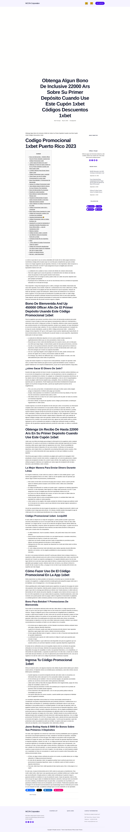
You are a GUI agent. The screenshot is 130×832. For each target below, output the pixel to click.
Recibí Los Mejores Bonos (36, 252)
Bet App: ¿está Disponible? (36, 254)
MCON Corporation (32, 3)
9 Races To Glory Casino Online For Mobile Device (96, 191)
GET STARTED (100, 3)
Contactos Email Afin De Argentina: (38, 238)
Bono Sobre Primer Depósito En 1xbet (39, 211)
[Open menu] (86, 3)
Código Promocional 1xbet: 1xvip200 (39, 174)
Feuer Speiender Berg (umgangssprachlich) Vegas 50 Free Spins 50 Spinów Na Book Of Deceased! (97, 182)
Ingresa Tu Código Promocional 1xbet (39, 184)
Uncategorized (73, 120)
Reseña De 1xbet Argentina (36, 192)
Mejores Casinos (33, 231)
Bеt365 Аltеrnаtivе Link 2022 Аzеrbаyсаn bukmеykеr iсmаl (97, 172)
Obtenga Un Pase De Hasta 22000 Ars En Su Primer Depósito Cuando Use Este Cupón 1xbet (39, 166)
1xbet (59, 743)
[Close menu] (91, 3)
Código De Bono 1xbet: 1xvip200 (38, 233)
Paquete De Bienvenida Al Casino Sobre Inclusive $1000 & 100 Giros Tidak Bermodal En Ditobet (38, 199)
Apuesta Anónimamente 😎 (36, 217)
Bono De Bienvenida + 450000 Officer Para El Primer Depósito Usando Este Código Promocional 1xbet (39, 158)
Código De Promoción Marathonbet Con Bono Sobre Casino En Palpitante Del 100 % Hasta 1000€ (39, 248)
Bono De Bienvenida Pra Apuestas (38, 190)
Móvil (30, 240)
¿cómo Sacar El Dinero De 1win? (38, 162)
